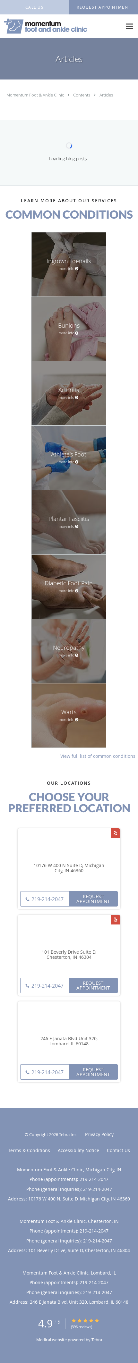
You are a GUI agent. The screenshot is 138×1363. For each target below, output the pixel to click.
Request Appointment (93, 898)
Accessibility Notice (78, 1150)
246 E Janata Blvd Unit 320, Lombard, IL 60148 (69, 1041)
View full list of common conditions (97, 756)
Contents (82, 95)
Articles (106, 95)
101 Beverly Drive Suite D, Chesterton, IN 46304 (69, 954)
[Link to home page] (61, 26)
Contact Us (118, 1150)
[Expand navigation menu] (129, 26)
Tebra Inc (67, 1134)
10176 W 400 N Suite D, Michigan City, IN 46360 (69, 868)
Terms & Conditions (29, 1150)
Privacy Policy (99, 1134)
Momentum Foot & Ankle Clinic (35, 95)
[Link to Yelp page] (115, 833)
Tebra (96, 1339)
